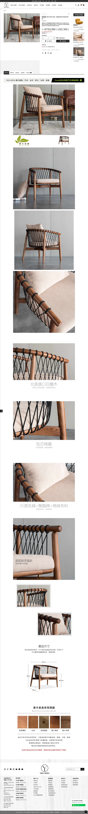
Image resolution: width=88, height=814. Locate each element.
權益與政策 (76, 778)
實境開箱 (48, 5)
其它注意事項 (51, 791)
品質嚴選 (60, 5)
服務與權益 (75, 784)
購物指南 (50, 778)
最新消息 (36, 780)
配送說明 (50, 784)
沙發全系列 (29, 5)
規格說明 (12, 72)
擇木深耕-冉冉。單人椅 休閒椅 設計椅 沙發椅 (78, 42)
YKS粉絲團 (36, 789)
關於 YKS (36, 778)
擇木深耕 (44, 49)
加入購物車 (49, 41)
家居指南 (54, 5)
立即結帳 (64, 41)
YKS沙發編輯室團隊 (38, 795)
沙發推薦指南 (51, 795)
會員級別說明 (64, 784)
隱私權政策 (75, 782)
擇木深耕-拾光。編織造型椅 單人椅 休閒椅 (78, 57)
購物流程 (50, 780)
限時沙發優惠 (14, 5)
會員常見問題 (64, 787)
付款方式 (50, 782)
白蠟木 (57, 49)
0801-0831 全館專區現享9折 (49, 46)
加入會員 (63, 780)
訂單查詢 (63, 782)
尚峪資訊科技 (69, 812)
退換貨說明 (50, 787)
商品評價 (28, 72)
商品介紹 (6, 72)
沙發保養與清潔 (51, 793)
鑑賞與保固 (50, 789)
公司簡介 (36, 782)
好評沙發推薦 (22, 5)
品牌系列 (36, 5)
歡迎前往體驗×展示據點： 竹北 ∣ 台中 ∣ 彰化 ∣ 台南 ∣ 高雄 (44, 1)
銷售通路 (36, 791)
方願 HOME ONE (37, 787)
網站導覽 (51, 812)
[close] (1, 411)
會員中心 (63, 778)
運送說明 (17, 72)
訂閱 (82, 769)
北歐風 (48, 49)
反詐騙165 (75, 780)
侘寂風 (53, 49)
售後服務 (22, 72)
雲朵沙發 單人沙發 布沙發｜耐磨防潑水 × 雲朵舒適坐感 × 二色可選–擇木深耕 (78, 27)
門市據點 (42, 5)
